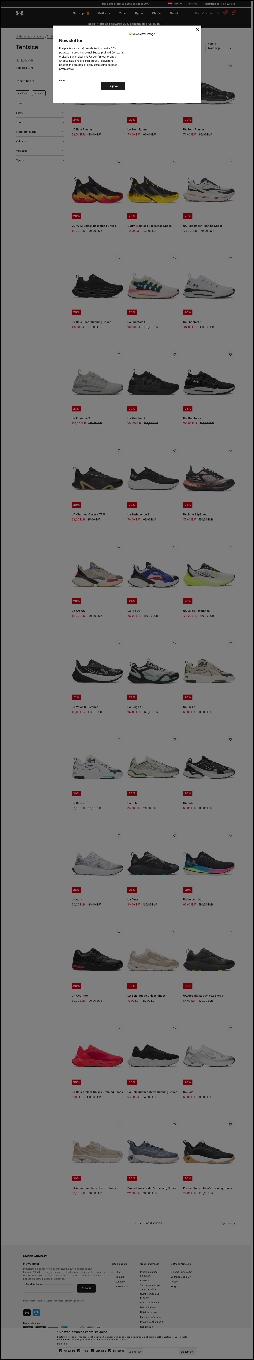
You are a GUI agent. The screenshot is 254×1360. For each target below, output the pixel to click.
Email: (62, 80)
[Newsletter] (142, 34)
